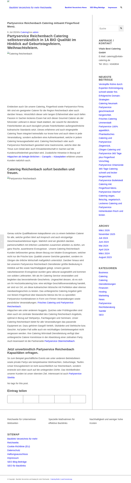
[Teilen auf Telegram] (78, 399)
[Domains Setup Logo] (29, 7)
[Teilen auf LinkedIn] (62, 399)
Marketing (104, 295)
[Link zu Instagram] (118, 478)
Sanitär (102, 311)
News (102, 299)
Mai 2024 (103, 245)
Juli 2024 (103, 238)
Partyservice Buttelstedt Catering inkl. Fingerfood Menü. (111, 184)
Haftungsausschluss (17, 454)
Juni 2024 (104, 242)
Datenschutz (13, 450)
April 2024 (104, 249)
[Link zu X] (110, 478)
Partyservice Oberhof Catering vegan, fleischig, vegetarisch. (110, 196)
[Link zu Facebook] (114, 478)
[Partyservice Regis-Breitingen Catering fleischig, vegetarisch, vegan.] (2, 241)
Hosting (103, 291)
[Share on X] (31, 399)
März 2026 (104, 230)
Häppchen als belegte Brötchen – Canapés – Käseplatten (36, 156)
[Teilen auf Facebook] (15, 399)
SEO (101, 315)
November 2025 (107, 234)
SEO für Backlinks (16, 465)
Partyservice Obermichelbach (60, 341)
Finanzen (103, 288)
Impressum (13, 458)
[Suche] (121, 7)
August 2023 (105, 257)
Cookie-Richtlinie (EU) (18, 446)
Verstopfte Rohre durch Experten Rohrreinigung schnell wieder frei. (111, 88)
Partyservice (105, 303)
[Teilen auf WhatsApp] (46, 399)
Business (103, 272)
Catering (24, 32)
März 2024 (104, 253)
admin (36, 32)
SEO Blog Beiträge (17, 462)
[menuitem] (75, 7)
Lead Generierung (66, 479)
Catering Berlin (55, 479)
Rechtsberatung (107, 307)
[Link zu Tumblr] (122, 478)
